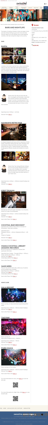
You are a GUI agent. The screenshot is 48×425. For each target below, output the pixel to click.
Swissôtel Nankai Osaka (12, 0)
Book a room (46, 8)
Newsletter (27, 408)
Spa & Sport (41, 8)
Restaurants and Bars (23, 8)
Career (22, 421)
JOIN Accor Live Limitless (14, 408)
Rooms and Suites (17, 7)
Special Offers (11, 8)
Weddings (36, 7)
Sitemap (12, 421)
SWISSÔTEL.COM (4, 0)
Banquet (30, 7)
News (4, 408)
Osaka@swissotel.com (40, 42)
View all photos (43, 19)
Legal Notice (28, 421)
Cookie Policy (35, 421)
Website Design (42, 421)
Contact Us (17, 421)
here (20, 378)
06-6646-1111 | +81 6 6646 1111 (39, 37)
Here (9, 114)
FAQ (1, 408)
